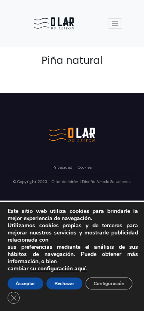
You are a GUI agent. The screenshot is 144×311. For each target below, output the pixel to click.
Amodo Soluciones (113, 181)
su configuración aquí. (58, 268)
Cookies (85, 167)
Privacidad (63, 167)
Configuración (109, 283)
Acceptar (25, 283)
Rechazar (64, 283)
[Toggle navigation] (115, 23)
